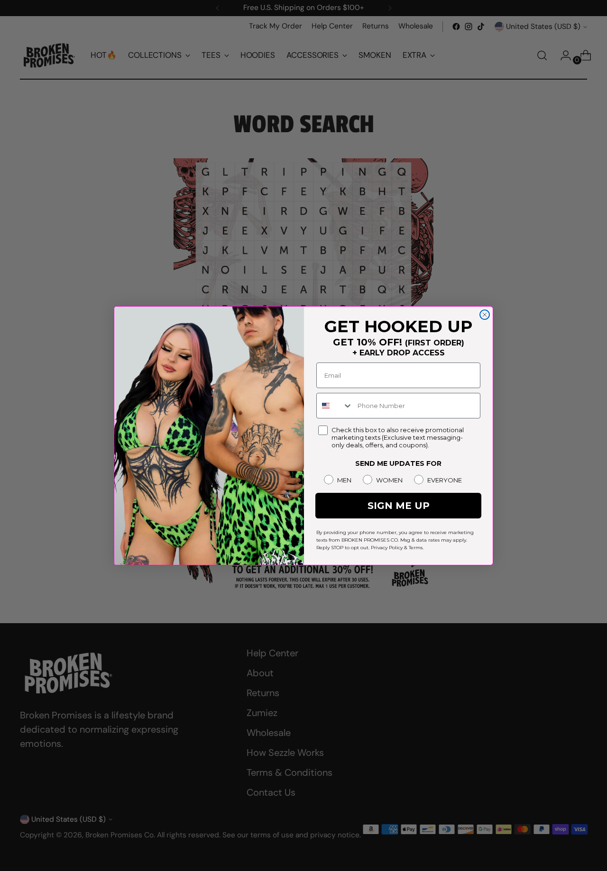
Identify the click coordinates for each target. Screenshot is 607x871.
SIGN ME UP (399, 505)
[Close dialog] (484, 314)
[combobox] (335, 405)
